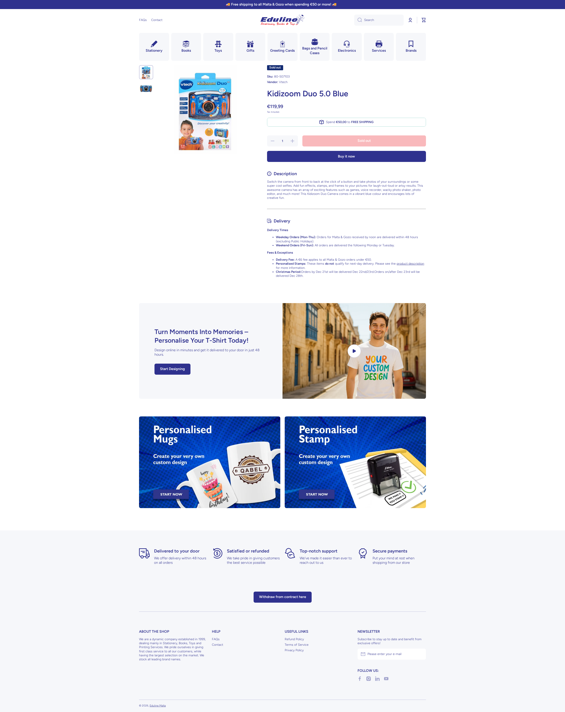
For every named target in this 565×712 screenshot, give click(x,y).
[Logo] (282, 20)
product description (410, 264)
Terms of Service (297, 645)
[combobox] (379, 20)
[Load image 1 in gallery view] (146, 72)
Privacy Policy (294, 650)
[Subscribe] (420, 654)
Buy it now (346, 156)
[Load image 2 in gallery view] (146, 89)
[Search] (358, 20)
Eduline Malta (158, 705)
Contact (217, 645)
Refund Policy (294, 639)
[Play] (354, 351)
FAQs (216, 639)
